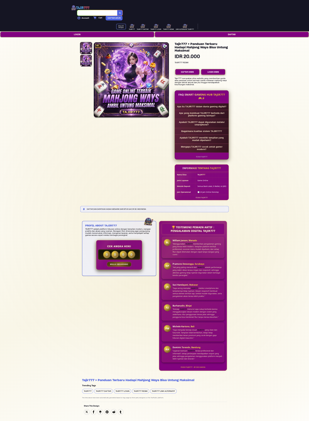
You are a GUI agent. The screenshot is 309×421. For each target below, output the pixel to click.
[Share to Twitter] (87, 412)
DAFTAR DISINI (187, 72)
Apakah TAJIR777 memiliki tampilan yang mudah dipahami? (202, 139)
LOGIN (77, 34)
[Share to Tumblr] (120, 412)
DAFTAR (232, 34)
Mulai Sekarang (119, 264)
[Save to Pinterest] (107, 412)
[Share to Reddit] (114, 412)
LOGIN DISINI (213, 72)
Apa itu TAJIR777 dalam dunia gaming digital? (201, 106)
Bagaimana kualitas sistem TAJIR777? (201, 131)
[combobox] (97, 13)
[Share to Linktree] (100, 412)
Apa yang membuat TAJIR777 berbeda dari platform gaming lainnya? (201, 114)
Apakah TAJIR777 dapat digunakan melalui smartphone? (202, 123)
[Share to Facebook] (93, 412)
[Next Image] (167, 80)
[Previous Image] (96, 80)
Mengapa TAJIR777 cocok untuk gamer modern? (201, 148)
